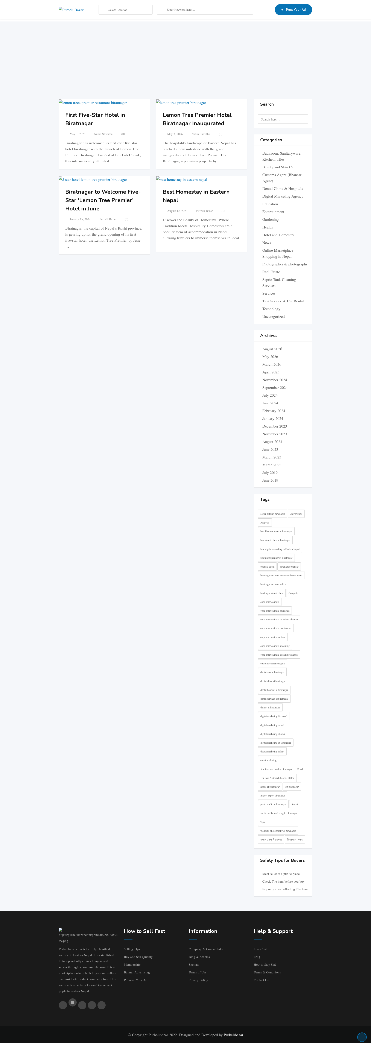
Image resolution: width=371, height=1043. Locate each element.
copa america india (269, 601)
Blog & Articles (199, 957)
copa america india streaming (275, 645)
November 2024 (274, 379)
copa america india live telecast (275, 628)
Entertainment (273, 211)
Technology (271, 308)
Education (270, 203)
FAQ (257, 957)
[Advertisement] (185, 51)
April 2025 (270, 372)
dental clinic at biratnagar (273, 681)
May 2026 (270, 356)
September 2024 (275, 387)
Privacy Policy (198, 980)
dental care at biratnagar (272, 672)
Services (268, 293)
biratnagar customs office (273, 584)
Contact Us (261, 980)
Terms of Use (198, 972)
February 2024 (273, 410)
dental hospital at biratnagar (274, 689)
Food (300, 769)
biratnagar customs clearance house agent (281, 575)
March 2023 (271, 457)
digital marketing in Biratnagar (275, 742)
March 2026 (271, 364)
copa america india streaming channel (279, 654)
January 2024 (272, 418)
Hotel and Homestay (278, 234)
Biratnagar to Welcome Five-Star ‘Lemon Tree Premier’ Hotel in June (103, 200)
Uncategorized (273, 316)
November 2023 (274, 433)
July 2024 (270, 395)
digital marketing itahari (272, 751)
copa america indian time (272, 637)
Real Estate (271, 271)
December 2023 (274, 426)
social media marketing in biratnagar (278, 813)
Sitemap (194, 964)
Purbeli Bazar (107, 219)
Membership (132, 964)
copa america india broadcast (274, 610)
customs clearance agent (272, 663)
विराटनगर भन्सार (295, 839)
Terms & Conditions (267, 972)
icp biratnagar (292, 786)
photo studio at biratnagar (273, 804)
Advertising (296, 513)
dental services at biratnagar (274, 698)
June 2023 (270, 449)
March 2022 (271, 464)
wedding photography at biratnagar (278, 830)
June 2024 (270, 402)
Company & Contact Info (206, 949)
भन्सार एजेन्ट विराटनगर (271, 839)
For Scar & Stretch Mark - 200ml (277, 778)
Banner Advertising (137, 972)
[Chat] (262, 10)
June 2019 (270, 480)
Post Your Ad (296, 10)
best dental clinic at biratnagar (275, 540)
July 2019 (270, 472)
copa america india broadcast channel (279, 619)
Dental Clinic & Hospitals (282, 188)
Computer (294, 593)
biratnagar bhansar (289, 566)
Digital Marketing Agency (282, 196)
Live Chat (260, 949)
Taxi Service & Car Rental (283, 300)
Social (295, 804)
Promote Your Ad (135, 980)
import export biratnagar (272, 795)
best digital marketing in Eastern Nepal (280, 549)
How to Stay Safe (265, 964)
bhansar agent (267, 566)
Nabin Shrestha (103, 134)
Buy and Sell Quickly (138, 957)
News (266, 242)
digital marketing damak (272, 725)
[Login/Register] (269, 10)
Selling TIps (132, 949)
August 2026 (272, 348)
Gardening (270, 219)
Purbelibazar (233, 1034)
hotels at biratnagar (270, 786)
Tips (262, 822)
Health (267, 227)
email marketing (268, 760)
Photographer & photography (285, 263)
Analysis (264, 522)
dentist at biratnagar (270, 707)
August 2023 (272, 441)
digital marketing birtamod (273, 716)
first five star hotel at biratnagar (276, 769)
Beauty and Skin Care (279, 166)
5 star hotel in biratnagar (272, 513)
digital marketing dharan (272, 733)
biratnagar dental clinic (271, 593)
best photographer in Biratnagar (276, 557)
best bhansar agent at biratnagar (276, 531)
